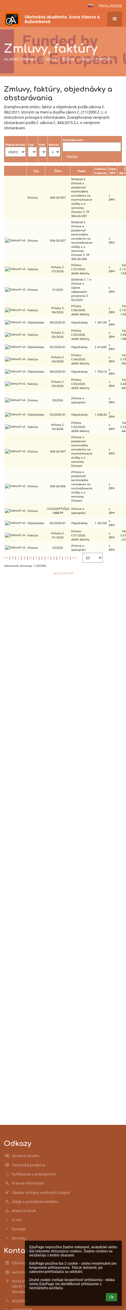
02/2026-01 (58, 523)
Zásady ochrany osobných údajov (41, 1192)
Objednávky (79, 322)
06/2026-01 (58, 322)
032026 (57, 400)
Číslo (58, 171)
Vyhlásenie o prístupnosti (34, 1174)
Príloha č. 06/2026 (57, 310)
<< (6, 557)
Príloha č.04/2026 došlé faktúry (80, 359)
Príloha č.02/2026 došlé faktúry (80, 427)
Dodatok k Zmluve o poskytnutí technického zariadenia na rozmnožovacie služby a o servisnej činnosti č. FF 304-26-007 (81, 197)
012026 (57, 290)
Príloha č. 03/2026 (57, 384)
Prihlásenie (110, 5)
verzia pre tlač (63, 573)
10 (66, 557)
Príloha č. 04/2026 (57, 359)
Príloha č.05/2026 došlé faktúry (80, 334)
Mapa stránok (24, 1210)
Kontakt (19, 1229)
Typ (36, 171)
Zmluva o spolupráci (78, 400)
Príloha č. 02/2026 (57, 427)
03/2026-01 (58, 414)
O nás (17, 1219)
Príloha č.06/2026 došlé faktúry (80, 310)
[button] (90, 5)
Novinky (19, 1238)
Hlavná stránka (20, 59)
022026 (57, 547)
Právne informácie (27, 1183)
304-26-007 (58, 197)
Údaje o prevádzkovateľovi (35, 1201)
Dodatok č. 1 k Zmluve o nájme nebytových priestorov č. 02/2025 (81, 289)
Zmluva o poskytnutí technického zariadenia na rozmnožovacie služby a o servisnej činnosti (81, 451)
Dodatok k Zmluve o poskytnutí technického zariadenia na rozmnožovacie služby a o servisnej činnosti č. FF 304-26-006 (81, 240)
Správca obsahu (26, 1155)
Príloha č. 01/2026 (57, 535)
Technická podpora (28, 1165)
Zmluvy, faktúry (96, 59)
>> (74, 557)
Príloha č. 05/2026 (57, 334)
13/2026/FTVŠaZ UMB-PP (57, 511)
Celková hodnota (100, 171)
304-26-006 (58, 486)
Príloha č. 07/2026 (57, 269)
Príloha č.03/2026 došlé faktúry (80, 384)
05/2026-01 (58, 347)
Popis (82, 171)
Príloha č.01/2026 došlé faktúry (80, 535)
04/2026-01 (58, 371)
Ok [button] (111, 1297)
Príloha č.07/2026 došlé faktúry (80, 269)
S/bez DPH (113, 171)
